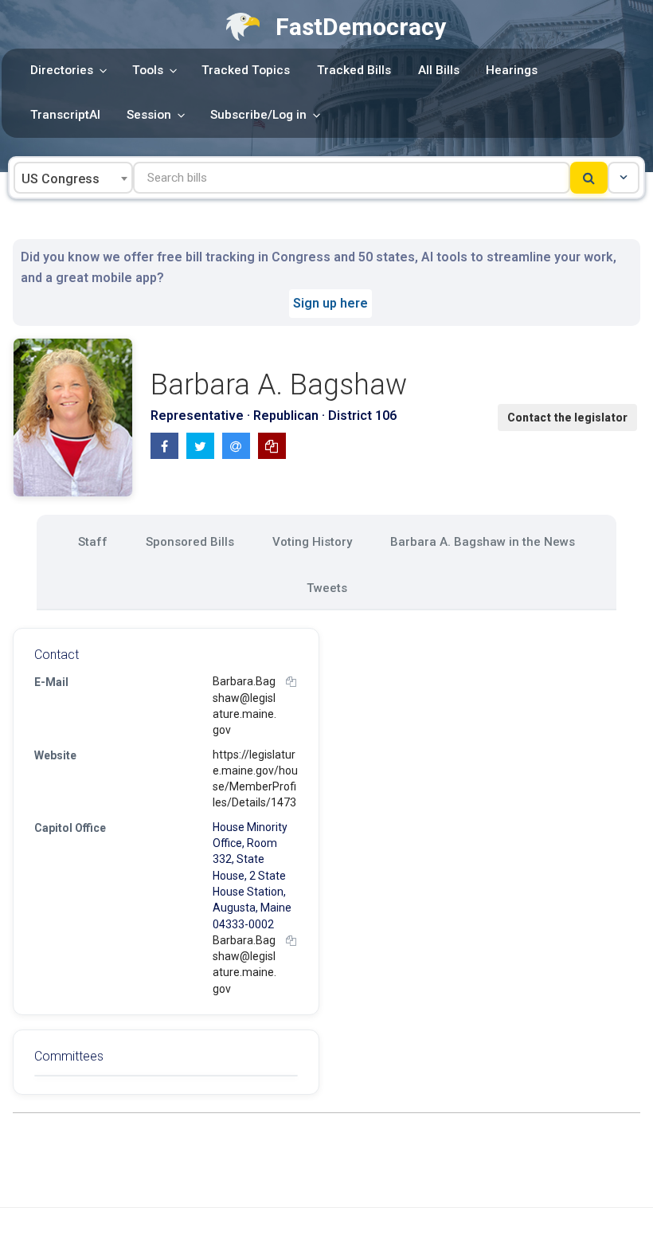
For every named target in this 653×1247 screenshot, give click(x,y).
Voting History (312, 542)
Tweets (327, 588)
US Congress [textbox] (61, 178)
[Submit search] (589, 178)
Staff (93, 542)
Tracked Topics (245, 70)
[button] (623, 178)
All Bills (438, 70)
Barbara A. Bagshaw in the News (482, 542)
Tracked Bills (354, 70)
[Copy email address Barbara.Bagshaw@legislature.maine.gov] (291, 681)
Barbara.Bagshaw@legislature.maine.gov (244, 705)
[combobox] (73, 178)
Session (149, 115)
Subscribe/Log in (258, 115)
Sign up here (330, 303)
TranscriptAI (65, 115)
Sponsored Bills (190, 542)
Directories (61, 70)
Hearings (512, 70)
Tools (147, 70)
